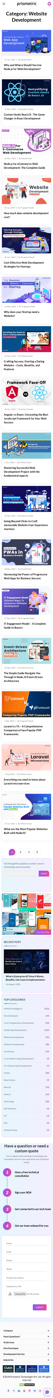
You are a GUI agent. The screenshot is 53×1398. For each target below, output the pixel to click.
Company (8, 1330)
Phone (9, 1260)
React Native (26, 1080)
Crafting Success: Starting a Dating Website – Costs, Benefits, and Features (24, 365)
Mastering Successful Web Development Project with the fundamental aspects (22, 471)
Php (26, 1123)
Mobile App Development (26, 1030)
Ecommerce (26, 1051)
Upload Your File (13, 1286)
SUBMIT (44, 873)
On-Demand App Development (26, 1065)
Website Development (26, 1037)
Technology (26, 1101)
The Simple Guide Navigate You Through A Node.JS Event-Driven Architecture (23, 677)
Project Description (15, 1278)
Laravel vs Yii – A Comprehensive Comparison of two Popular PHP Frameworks (23, 730)
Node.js (26, 1094)
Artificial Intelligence (26, 1008)
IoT (26, 1115)
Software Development (26, 1044)
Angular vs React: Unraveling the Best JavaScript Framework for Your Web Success (26, 418)
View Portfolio (42, 932)
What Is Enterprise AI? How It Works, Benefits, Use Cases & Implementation (25, 978)
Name (9, 1243)
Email (8, 1252)
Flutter (26, 1073)
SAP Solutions (26, 1108)
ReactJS (26, 1087)
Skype (9, 1269)
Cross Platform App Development (26, 1058)
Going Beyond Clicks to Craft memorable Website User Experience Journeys (26, 525)
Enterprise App (26, 1130)
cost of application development (26, 1023)
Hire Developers (26, 1015)
